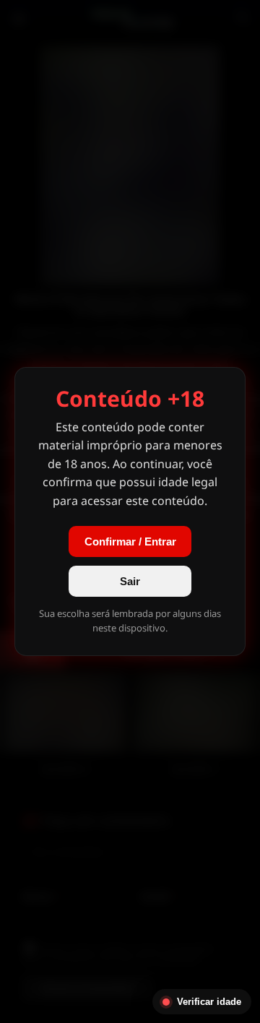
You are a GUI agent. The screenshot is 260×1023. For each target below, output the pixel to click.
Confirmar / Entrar (130, 541)
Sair (130, 581)
